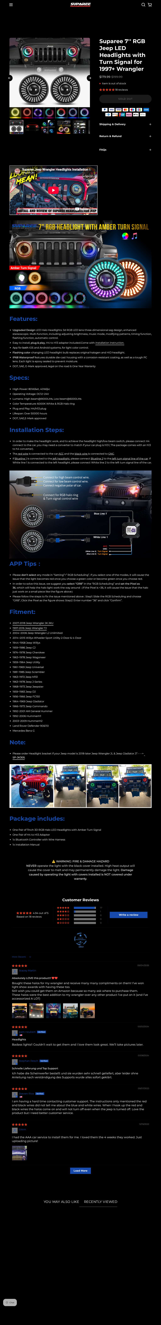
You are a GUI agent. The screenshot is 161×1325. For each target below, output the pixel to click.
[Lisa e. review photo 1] (19, 1153)
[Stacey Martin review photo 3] (53, 1010)
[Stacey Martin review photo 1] (19, 1010)
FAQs (102, 149)
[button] (143, 5)
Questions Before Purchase (78, 1264)
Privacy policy (19, 1270)
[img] (19, 965)
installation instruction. (109, 342)
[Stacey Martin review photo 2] (36, 1010)
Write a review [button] (128, 914)
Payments (66, 1242)
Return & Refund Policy (75, 1259)
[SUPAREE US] (80, 5)
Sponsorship (18, 1247)
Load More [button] (80, 1170)
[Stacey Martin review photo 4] (70, 1010)
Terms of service (20, 1276)
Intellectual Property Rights (28, 1259)
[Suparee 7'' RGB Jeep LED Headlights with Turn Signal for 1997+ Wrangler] (16, 127)
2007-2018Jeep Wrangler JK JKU (33, 623)
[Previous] (9, 78)
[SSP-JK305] (144, 754)
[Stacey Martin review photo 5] (87, 1010)
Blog (12, 1264)
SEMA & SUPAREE (22, 1242)
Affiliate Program (21, 1253)
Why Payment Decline (75, 1247)
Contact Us (67, 1270)
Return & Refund (110, 136)
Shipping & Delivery (112, 124)
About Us (15, 1236)
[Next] (90, 78)
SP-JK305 (19, 757)
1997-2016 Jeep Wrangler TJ (30, 628)
